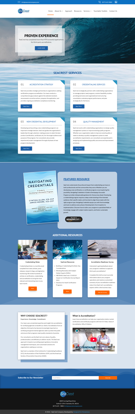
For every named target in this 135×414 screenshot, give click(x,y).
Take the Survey (102, 292)
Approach (68, 11)
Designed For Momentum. (81, 412)
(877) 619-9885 (107, 2)
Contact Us (113, 11)
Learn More (41, 48)
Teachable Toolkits (100, 11)
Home (50, 11)
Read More (26, 106)
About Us (58, 11)
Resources (78, 11)
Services (87, 11)
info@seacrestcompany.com (30, 2)
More (32, 288)
